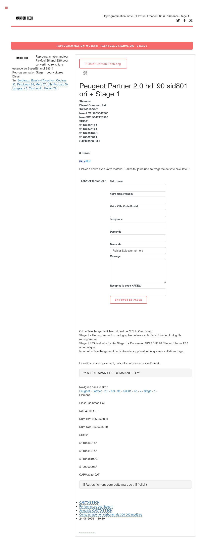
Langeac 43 (19, 88)
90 (119, 391)
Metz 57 (41, 84)
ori (135, 391)
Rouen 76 (50, 88)
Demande (115, 231)
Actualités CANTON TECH (95, 510)
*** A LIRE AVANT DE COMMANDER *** (111, 373)
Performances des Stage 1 (96, 506)
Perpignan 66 (25, 84)
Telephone (116, 219)
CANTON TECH (89, 502)
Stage (147, 391)
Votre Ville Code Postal (124, 206)
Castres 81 (36, 88)
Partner (97, 391)
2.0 (106, 391)
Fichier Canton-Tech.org (103, 64)
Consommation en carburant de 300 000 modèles (110, 514)
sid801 (127, 391)
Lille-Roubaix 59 (57, 84)
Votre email (117, 181)
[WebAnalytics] (87, 530)
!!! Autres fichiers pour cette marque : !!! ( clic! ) (114, 484)
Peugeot (84, 391)
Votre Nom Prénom (121, 194)
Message (115, 256)
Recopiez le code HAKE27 (125, 285)
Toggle (7, 8)
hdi (113, 391)
